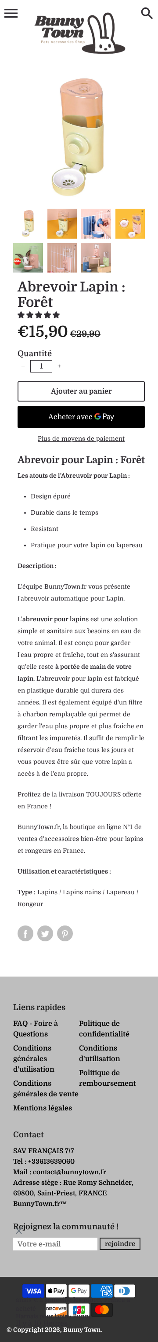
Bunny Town (82, 1329)
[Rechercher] (147, 14)
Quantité (35, 353)
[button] (39, 315)
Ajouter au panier (81, 391)
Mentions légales (42, 1108)
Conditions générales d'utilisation (33, 1058)
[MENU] (11, 14)
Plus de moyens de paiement (81, 438)
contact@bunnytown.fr (69, 1172)
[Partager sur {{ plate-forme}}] (25, 933)
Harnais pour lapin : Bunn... (54, 1316)
